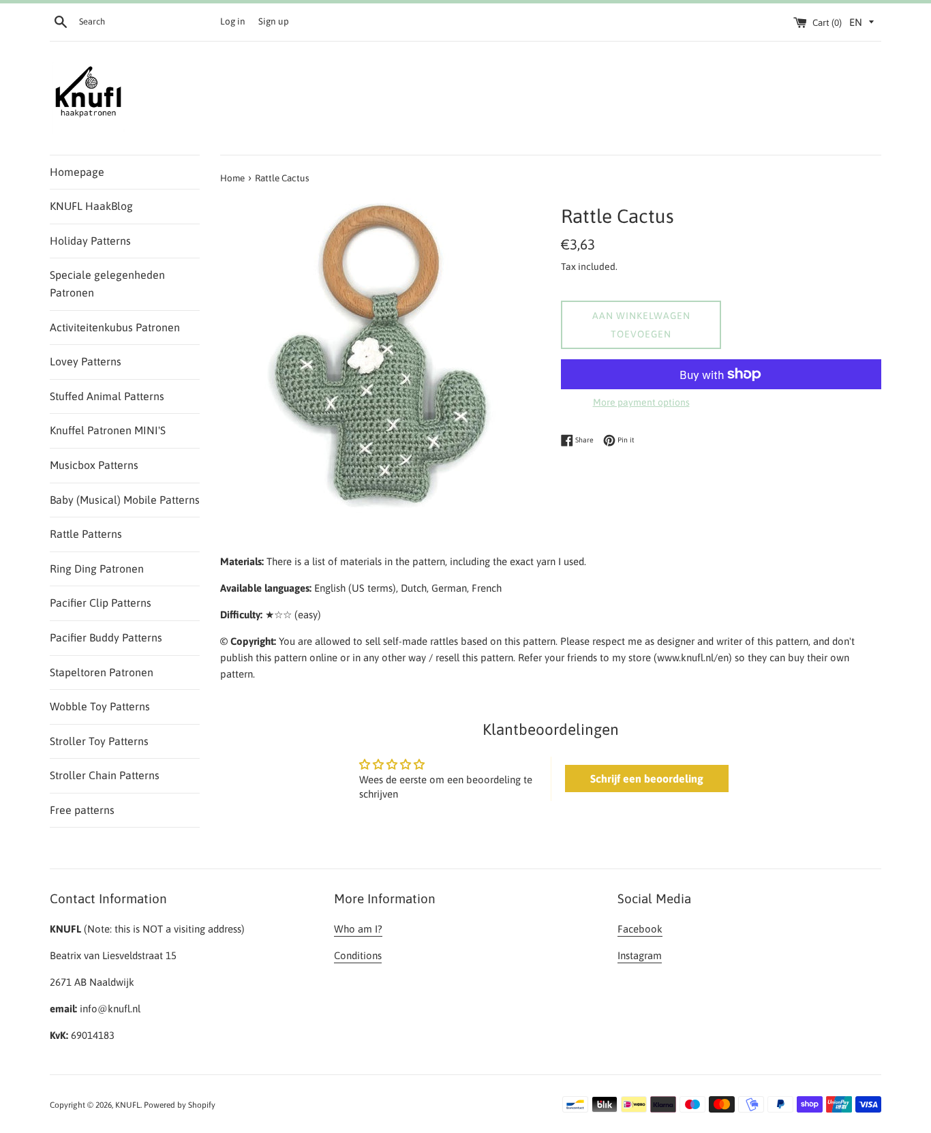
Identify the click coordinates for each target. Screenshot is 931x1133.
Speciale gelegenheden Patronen (107, 284)
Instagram (639, 955)
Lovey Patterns (85, 361)
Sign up (273, 21)
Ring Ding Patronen (97, 568)
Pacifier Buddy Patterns (106, 637)
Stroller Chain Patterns (104, 775)
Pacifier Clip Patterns (100, 602)
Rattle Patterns (86, 534)
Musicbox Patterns (94, 465)
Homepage (77, 172)
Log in (232, 21)
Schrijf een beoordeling (646, 778)
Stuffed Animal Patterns (107, 396)
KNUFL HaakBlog (91, 206)
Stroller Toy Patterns (99, 741)
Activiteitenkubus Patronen (115, 327)
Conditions (358, 955)
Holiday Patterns (90, 241)
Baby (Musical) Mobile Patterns (125, 500)
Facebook (639, 929)
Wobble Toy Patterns (100, 706)
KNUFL (127, 1105)
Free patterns (82, 810)
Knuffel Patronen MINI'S (108, 430)
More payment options (641, 402)
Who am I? (358, 929)
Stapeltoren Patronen (101, 672)
